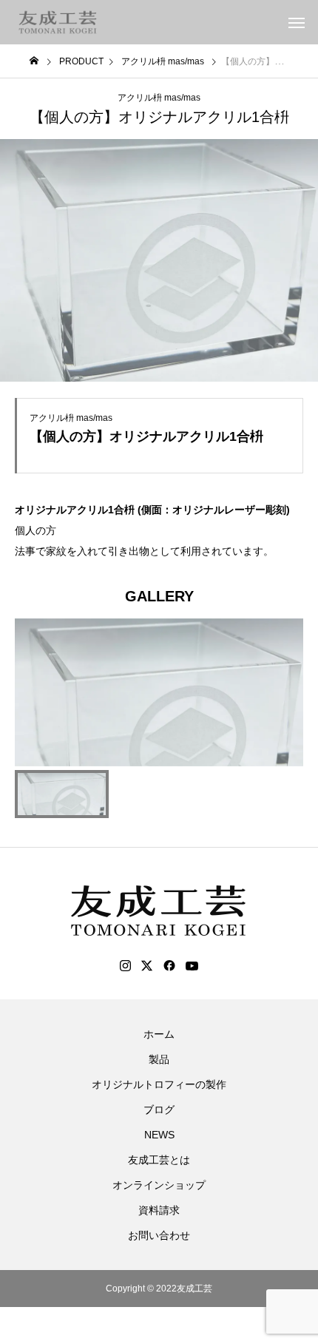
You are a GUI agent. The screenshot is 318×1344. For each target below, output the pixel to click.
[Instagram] (125, 966)
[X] (147, 966)
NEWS (159, 1134)
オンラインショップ (159, 1185)
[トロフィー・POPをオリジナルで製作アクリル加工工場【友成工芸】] (58, 22)
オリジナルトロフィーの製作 (159, 1084)
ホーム (159, 1034)
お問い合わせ (159, 1235)
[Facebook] (169, 966)
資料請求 (159, 1210)
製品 (159, 1059)
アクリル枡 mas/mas (159, 97)
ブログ (159, 1109)
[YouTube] (192, 966)
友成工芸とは (159, 1160)
